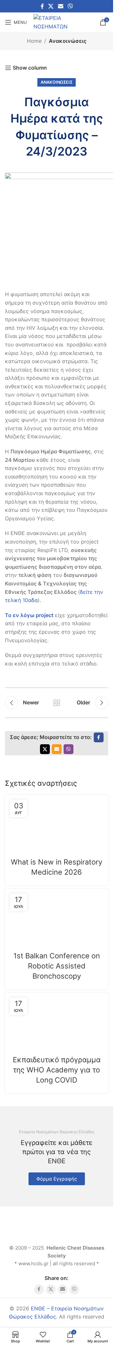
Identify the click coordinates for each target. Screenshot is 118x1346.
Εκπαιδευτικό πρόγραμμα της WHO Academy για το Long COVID (57, 1069)
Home (34, 41)
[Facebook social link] (42, 6)
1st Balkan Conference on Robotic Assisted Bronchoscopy (56, 965)
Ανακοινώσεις (68, 41)
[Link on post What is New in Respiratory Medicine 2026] (56, 822)
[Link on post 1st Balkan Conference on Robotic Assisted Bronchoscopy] (56, 916)
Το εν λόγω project (29, 615)
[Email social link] (60, 6)
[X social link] (51, 6)
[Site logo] (63, 21)
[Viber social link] (70, 6)
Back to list (57, 702)
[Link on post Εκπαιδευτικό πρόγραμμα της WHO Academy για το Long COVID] (56, 1020)
